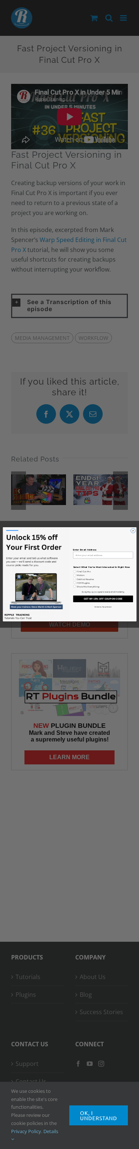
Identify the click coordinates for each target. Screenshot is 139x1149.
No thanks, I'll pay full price (103, 607)
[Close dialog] (132, 530)
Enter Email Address (84, 550)
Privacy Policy (26, 1131)
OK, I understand (98, 1115)
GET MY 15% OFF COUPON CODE (102, 599)
